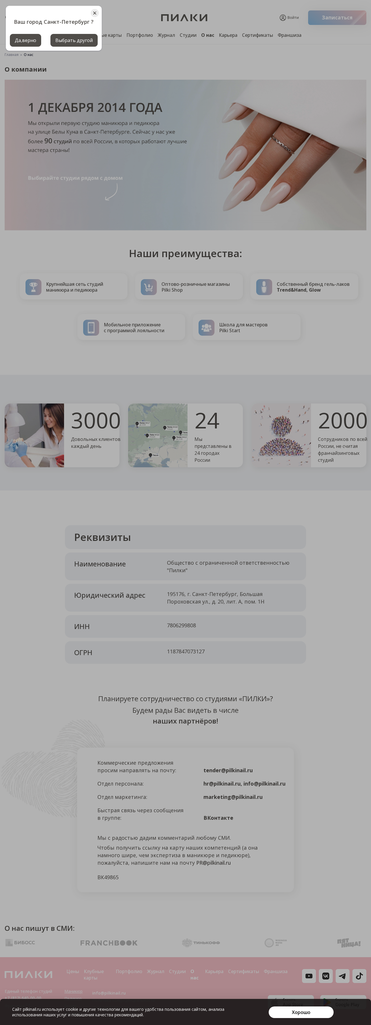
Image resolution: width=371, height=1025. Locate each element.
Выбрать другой (74, 40)
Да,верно (25, 40)
